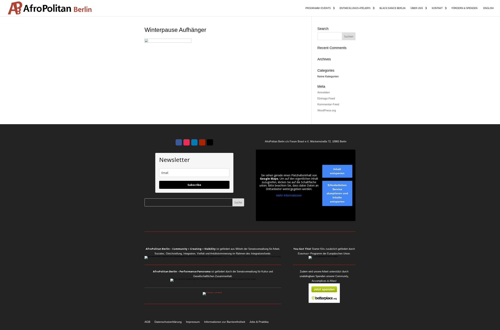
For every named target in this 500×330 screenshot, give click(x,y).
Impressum (193, 321)
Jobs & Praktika (259, 321)
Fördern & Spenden (465, 8)
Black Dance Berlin (392, 8)
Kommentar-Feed (328, 104)
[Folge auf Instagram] (186, 142)
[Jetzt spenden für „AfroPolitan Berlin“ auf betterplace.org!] (324, 301)
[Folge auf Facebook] (179, 142)
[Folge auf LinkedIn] (194, 142)
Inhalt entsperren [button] (337, 171)
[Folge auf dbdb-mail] (210, 142)
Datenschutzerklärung (168, 321)
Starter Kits (309, 248)
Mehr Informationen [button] (289, 195)
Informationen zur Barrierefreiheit (224, 321)
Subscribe (194, 185)
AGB (147, 321)
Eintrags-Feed (326, 98)
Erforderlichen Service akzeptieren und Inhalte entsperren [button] (337, 193)
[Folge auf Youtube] (202, 142)
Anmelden (323, 92)
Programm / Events (318, 8)
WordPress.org (326, 110)
